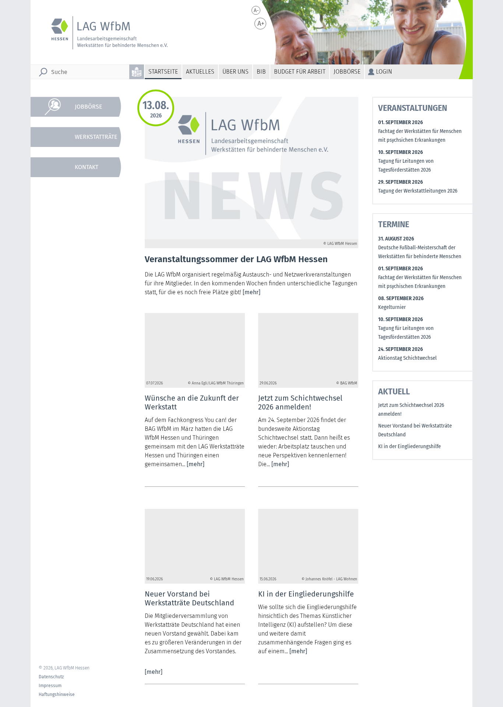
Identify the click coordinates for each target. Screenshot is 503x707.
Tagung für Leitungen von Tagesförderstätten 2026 (406, 165)
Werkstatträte (96, 136)
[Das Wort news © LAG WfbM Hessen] (195, 542)
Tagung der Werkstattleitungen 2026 (417, 191)
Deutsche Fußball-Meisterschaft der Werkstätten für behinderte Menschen (419, 252)
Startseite (163, 71)
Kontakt (86, 166)
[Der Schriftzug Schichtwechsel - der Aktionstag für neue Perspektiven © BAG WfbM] (308, 346)
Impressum (50, 685)
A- (256, 10)
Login (384, 71)
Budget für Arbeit (300, 71)
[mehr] (251, 292)
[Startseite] (105, 32)
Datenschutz (51, 677)
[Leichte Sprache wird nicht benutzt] (137, 71)
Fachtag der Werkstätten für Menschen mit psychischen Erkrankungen (420, 281)
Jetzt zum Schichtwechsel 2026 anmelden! (411, 409)
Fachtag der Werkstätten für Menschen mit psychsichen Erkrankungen (420, 135)
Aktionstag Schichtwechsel (407, 358)
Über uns (235, 71)
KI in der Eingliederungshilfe (409, 446)
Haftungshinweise (57, 694)
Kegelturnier (392, 307)
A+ (260, 24)
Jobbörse (347, 71)
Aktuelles (200, 71)
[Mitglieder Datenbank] (80, 256)
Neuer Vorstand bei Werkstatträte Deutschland (415, 430)
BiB (261, 71)
